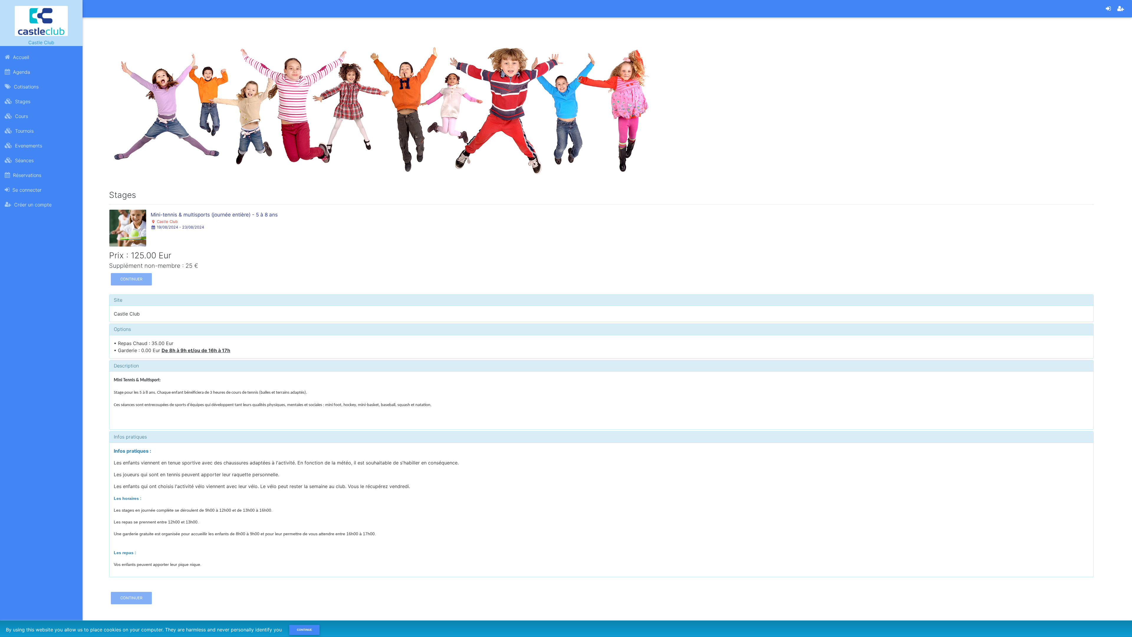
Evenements (28, 146)
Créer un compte (32, 205)
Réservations (26, 175)
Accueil (20, 57)
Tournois (24, 131)
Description (126, 366)
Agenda (20, 72)
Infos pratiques (130, 437)
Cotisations (25, 87)
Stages (22, 101)
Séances (24, 160)
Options (122, 329)
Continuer (131, 279)
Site (118, 300)
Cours (21, 116)
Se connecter (26, 190)
